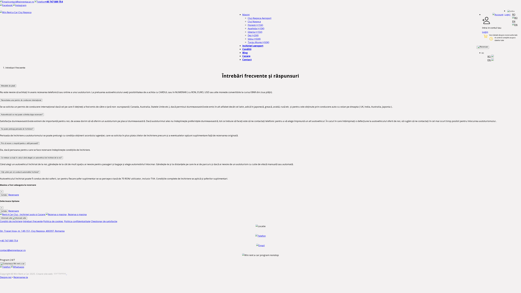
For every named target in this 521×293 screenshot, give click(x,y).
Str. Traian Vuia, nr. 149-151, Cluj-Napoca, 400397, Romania (32, 231)
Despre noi (6, 277)
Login (485, 32)
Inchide (4, 195)
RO (489, 56)
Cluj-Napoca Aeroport (259, 18)
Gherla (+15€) (255, 32)
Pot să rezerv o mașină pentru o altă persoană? (19, 143)
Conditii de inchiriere (11, 221)
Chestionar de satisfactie (104, 221)
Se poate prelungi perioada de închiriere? (17, 129)
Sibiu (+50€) (254, 38)
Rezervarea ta (20, 277)
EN (489, 60)
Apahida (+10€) (256, 28)
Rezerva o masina (77, 214)
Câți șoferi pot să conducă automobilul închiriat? (20, 172)
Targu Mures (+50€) (258, 42)
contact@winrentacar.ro (13, 250)
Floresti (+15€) (255, 25)
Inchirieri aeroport (252, 45)
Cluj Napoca (254, 21)
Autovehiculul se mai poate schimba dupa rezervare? (22, 115)
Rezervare (13, 194)
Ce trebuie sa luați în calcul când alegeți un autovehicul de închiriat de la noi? (31, 158)
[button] (501, 14)
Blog (245, 52)
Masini (246, 14)
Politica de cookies (53, 221)
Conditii (246, 49)
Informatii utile (7, 218)
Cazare (246, 56)
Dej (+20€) (253, 35)
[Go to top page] (3, 185)
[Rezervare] (483, 47)
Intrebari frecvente (33, 221)
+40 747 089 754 (9, 240)
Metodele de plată (8, 86)
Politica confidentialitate (77, 221)
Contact (247, 59)
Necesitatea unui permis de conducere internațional (21, 100)
